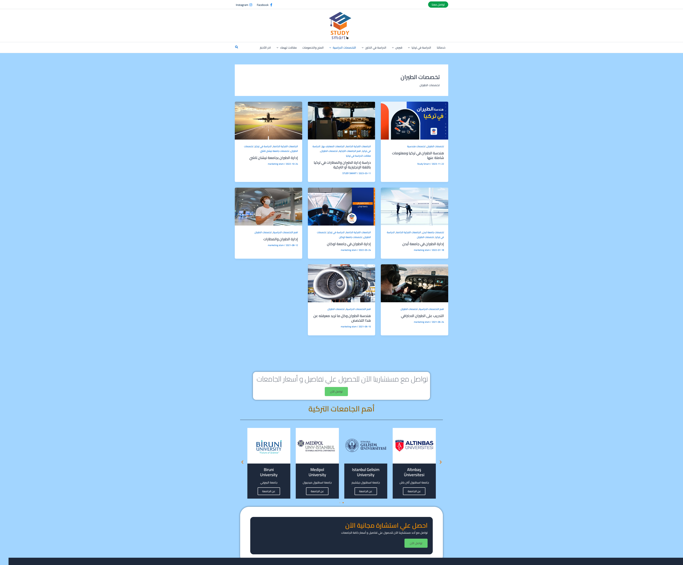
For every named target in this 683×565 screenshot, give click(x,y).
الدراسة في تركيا (421, 47)
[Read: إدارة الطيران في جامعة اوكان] (341, 206)
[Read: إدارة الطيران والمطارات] (268, 206)
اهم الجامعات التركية (350, 151)
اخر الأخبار (265, 47)
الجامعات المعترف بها (333, 146)
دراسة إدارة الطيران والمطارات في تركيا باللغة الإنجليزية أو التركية (342, 164)
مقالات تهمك (288, 47)
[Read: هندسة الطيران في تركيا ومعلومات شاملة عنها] (414, 120)
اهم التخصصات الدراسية (285, 232)
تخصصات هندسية (416, 146)
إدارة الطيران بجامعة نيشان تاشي (273, 157)
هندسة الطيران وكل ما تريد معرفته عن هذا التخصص (342, 318)
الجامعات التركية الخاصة (358, 146)
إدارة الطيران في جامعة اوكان (349, 243)
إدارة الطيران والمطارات (280, 239)
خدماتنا (441, 47)
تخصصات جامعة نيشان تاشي (274, 151)
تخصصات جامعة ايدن (433, 232)
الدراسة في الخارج (375, 47)
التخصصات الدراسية (344, 47)
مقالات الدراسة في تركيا (358, 155)
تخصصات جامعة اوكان (350, 237)
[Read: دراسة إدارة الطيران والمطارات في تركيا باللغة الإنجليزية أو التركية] (341, 120)
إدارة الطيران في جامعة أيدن (423, 243)
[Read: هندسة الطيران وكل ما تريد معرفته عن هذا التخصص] (341, 283)
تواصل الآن (336, 391)
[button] (438, 4)
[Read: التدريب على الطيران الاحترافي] (414, 283)
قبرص (398, 47)
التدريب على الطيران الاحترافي (422, 315)
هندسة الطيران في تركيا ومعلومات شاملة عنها (418, 155)
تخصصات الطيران (435, 146)
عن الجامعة (414, 491)
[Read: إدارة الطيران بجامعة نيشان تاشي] (268, 120)
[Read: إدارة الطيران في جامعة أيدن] (414, 206)
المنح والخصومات (313, 47)
